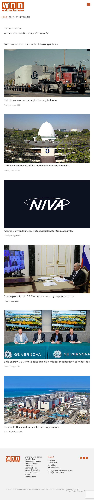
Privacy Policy (71, 491)
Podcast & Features (33, 472)
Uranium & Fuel (31, 468)
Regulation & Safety (33, 461)
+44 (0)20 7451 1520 (55, 473)
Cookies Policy (82, 491)
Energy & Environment (33, 457)
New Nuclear (30, 459)
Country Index (30, 477)
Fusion (27, 475)
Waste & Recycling (32, 470)
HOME (4, 17)
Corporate (29, 466)
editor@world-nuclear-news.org (59, 471)
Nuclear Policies (31, 464)
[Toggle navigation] (88, 4)
